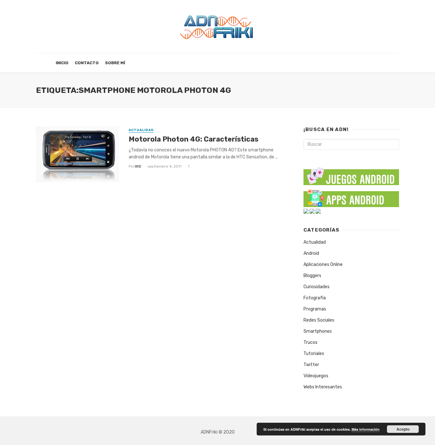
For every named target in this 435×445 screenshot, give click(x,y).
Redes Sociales (318, 320)
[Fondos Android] (306, 211)
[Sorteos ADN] (318, 211)
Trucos (310, 342)
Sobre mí (115, 62)
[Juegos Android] (351, 174)
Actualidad (141, 130)
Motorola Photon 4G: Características (193, 139)
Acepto (403, 429)
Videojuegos (315, 376)
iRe (138, 166)
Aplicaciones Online (323, 264)
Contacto (87, 62)
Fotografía (314, 298)
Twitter (311, 364)
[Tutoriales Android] (312, 211)
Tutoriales (313, 353)
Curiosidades (316, 286)
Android (311, 253)
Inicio (62, 62)
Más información (366, 429)
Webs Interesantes (322, 387)
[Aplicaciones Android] (351, 196)
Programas (314, 309)
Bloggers (312, 275)
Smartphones (317, 331)
